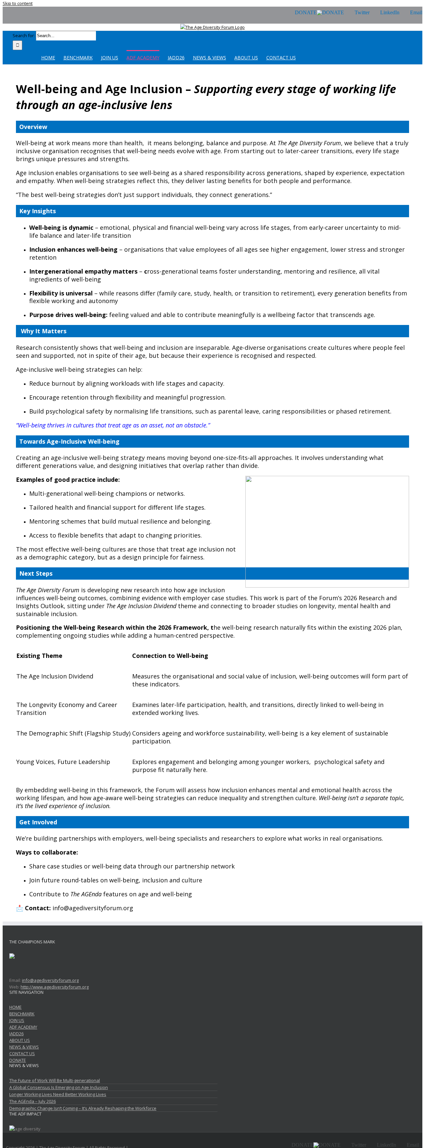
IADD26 (16, 1034)
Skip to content (18, 3)
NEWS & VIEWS (24, 1047)
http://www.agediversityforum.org (55, 987)
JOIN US (16, 1020)
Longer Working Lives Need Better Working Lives (57, 1094)
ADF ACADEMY (23, 1027)
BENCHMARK (22, 1014)
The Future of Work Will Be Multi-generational (54, 1080)
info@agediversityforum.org (50, 980)
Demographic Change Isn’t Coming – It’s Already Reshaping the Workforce (82, 1108)
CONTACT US (22, 1053)
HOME (15, 1007)
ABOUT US (19, 1040)
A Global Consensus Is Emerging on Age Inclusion (58, 1087)
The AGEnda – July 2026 (32, 1101)
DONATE (17, 1060)
